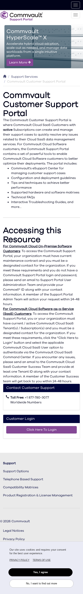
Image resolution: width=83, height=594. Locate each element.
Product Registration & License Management (38, 495)
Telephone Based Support (23, 479)
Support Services (24, 77)
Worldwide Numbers (26, 402)
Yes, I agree (40, 572)
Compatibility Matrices (20, 487)
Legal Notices (13, 531)
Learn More (18, 62)
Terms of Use (42, 560)
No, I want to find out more (41, 583)
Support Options (16, 471)
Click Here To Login (42, 429)
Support (9, 463)
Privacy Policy (19, 560)
